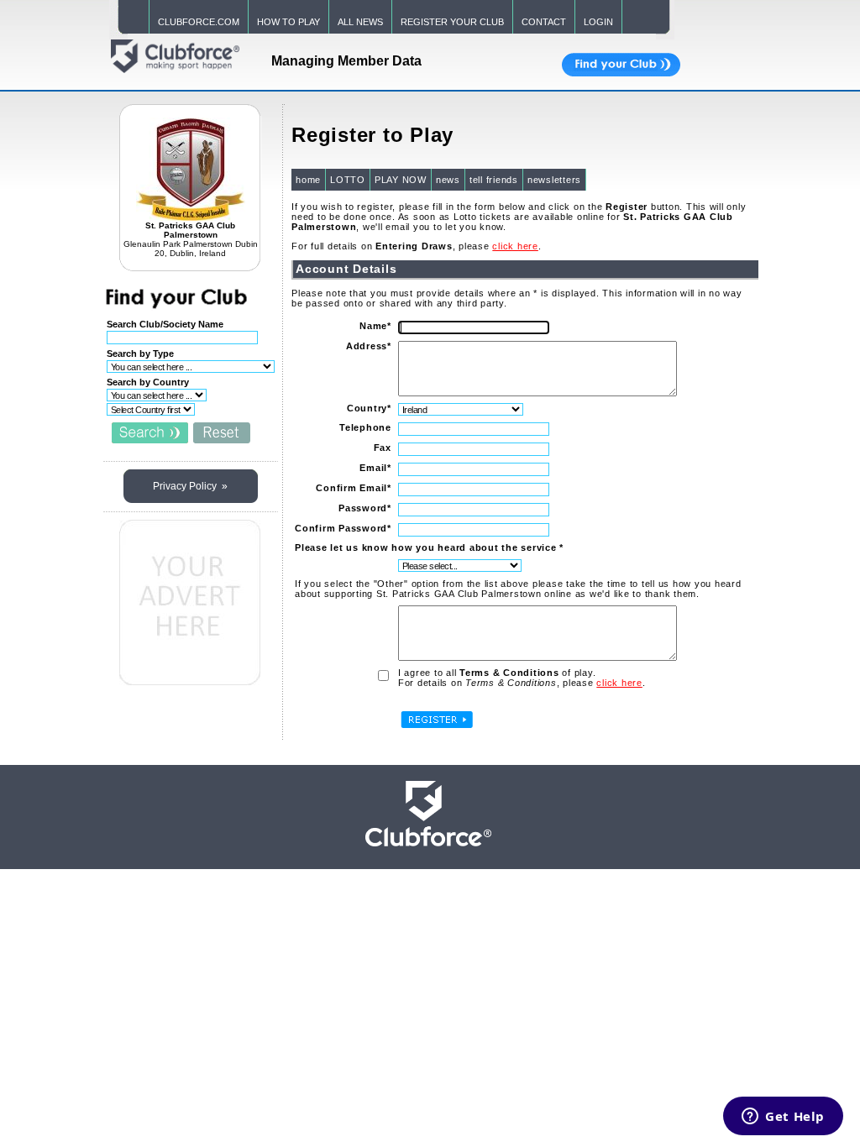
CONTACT (544, 22)
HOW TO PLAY (288, 22)
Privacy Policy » (190, 486)
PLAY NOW (401, 180)
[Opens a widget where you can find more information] (783, 1118)
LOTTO (347, 180)
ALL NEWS (360, 22)
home (308, 180)
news (448, 180)
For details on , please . (522, 683)
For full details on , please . (416, 246)
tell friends (493, 180)
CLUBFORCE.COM (198, 22)
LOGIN (598, 22)
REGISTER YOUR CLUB (452, 22)
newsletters (554, 180)
